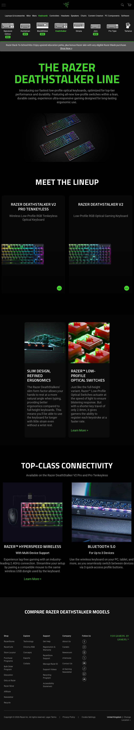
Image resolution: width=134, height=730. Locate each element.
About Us (66, 641)
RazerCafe (8, 647)
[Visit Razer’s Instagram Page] (84, 647)
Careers (65, 647)
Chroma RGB (29, 647)
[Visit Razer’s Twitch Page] (84, 674)
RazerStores (9, 641)
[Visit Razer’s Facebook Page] (84, 641)
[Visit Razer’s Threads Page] (84, 652)
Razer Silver (9, 686)
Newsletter (8, 697)
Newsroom (67, 652)
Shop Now (66, 48)
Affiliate (7, 691)
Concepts (27, 652)
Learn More (79, 430)
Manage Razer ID (50, 664)
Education (8, 675)
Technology (28, 641)
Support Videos (50, 669)
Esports (26, 658)
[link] (66, 4)
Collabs (26, 663)
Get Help (46, 641)
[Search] (122, 5)
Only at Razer (10, 680)
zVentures (66, 658)
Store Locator (10, 652)
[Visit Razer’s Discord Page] (84, 679)
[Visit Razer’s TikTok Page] (84, 668)
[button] (4, 5)
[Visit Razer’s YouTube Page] (84, 663)
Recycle (7, 703)
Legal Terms (51, 717)
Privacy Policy (69, 717)
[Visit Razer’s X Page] (84, 657)
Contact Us (67, 663)
